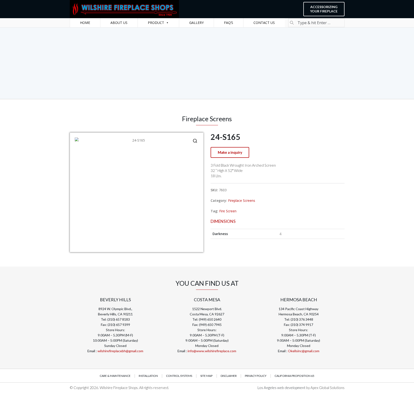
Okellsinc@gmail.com (303, 351)
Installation (148, 376)
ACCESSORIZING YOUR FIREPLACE (324, 9)
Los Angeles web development (282, 387)
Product (156, 22)
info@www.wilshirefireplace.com (212, 351)
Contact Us (264, 22)
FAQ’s (228, 22)
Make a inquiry (230, 152)
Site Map (206, 376)
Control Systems (179, 376)
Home (85, 22)
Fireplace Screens (241, 200)
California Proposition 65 (294, 376)
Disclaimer (229, 376)
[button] (195, 140)
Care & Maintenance (115, 376)
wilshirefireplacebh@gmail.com (120, 351)
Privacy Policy (255, 376)
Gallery (196, 22)
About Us (118, 22)
